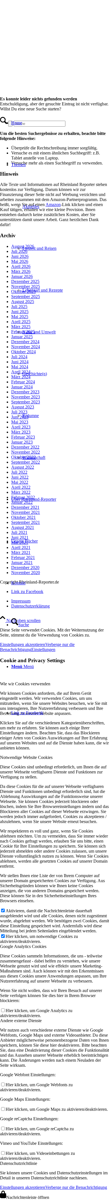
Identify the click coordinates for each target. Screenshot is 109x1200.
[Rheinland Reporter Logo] (42, 76)
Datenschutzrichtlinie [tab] (18, 1163)
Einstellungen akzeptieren (22, 1187)
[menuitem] (47, 123)
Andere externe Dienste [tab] (21, 1020)
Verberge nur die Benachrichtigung (76, 1187)
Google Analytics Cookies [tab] (23, 946)
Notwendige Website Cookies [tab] (26, 757)
